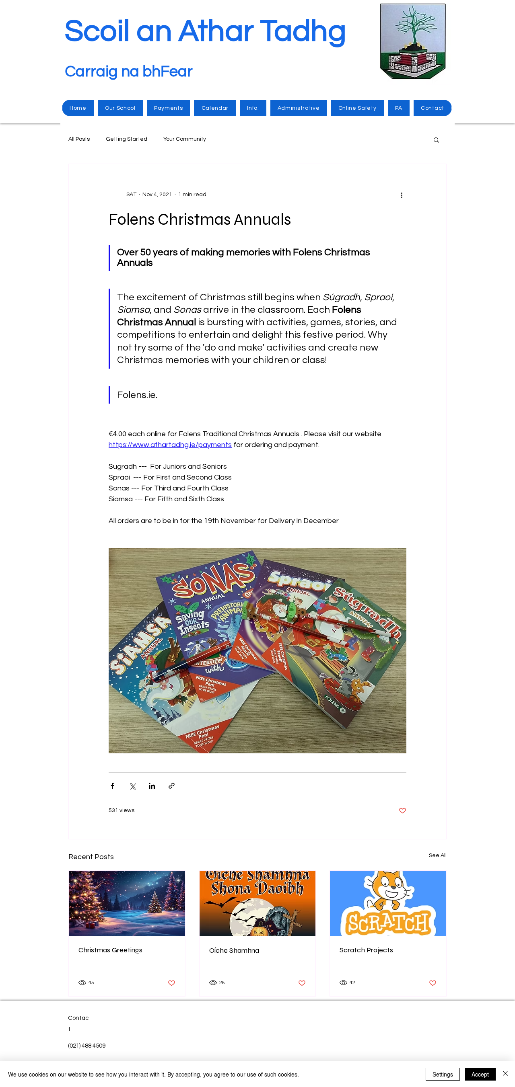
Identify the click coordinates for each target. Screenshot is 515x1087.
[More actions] (401, 194)
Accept (480, 1074)
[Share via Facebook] (112, 786)
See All (438, 855)
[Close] (505, 1074)
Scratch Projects (366, 949)
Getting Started (126, 139)
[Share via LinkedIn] (152, 786)
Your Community (184, 139)
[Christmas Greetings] (127, 903)
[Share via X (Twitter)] (132, 786)
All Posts (79, 139)
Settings (443, 1074)
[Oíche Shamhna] (258, 903)
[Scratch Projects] (388, 903)
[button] (436, 139)
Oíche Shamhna (234, 950)
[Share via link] (171, 786)
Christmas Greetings (110, 949)
